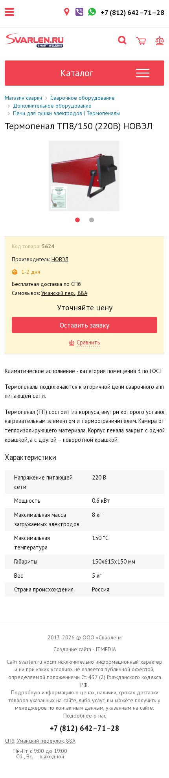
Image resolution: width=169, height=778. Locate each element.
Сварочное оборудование (82, 97)
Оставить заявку (84, 325)
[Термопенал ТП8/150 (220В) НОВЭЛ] (84, 176)
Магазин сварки (23, 97)
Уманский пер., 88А (64, 293)
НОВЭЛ (59, 259)
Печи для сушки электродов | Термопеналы (66, 113)
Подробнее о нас (84, 715)
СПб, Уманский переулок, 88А (40, 740)
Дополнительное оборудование (52, 105)
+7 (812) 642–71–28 (84, 728)
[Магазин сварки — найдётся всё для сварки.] (34, 40)
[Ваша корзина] (141, 41)
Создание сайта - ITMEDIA (84, 649)
